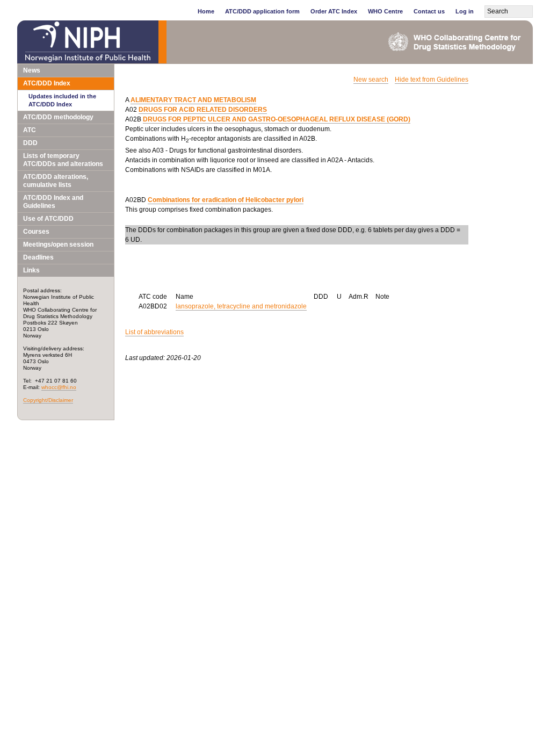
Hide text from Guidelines (431, 79)
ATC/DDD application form (262, 11)
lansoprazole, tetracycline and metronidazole (241, 306)
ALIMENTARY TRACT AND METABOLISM (193, 100)
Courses (36, 231)
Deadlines (38, 257)
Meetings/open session (58, 244)
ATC (29, 130)
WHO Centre (385, 11)
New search (370, 79)
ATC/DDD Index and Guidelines (53, 202)
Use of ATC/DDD (48, 218)
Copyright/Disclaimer (48, 400)
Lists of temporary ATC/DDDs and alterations (63, 160)
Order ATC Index (333, 11)
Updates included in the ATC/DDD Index (62, 100)
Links (31, 270)
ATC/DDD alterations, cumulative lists (55, 181)
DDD (30, 143)
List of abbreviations (154, 332)
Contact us (429, 11)
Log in (464, 11)
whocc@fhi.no (58, 387)
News (31, 70)
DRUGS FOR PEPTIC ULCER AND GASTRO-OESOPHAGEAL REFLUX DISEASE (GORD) (276, 119)
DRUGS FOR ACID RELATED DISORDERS (203, 109)
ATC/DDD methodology (58, 117)
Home (206, 11)
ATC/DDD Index (46, 83)
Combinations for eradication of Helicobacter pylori (225, 200)
